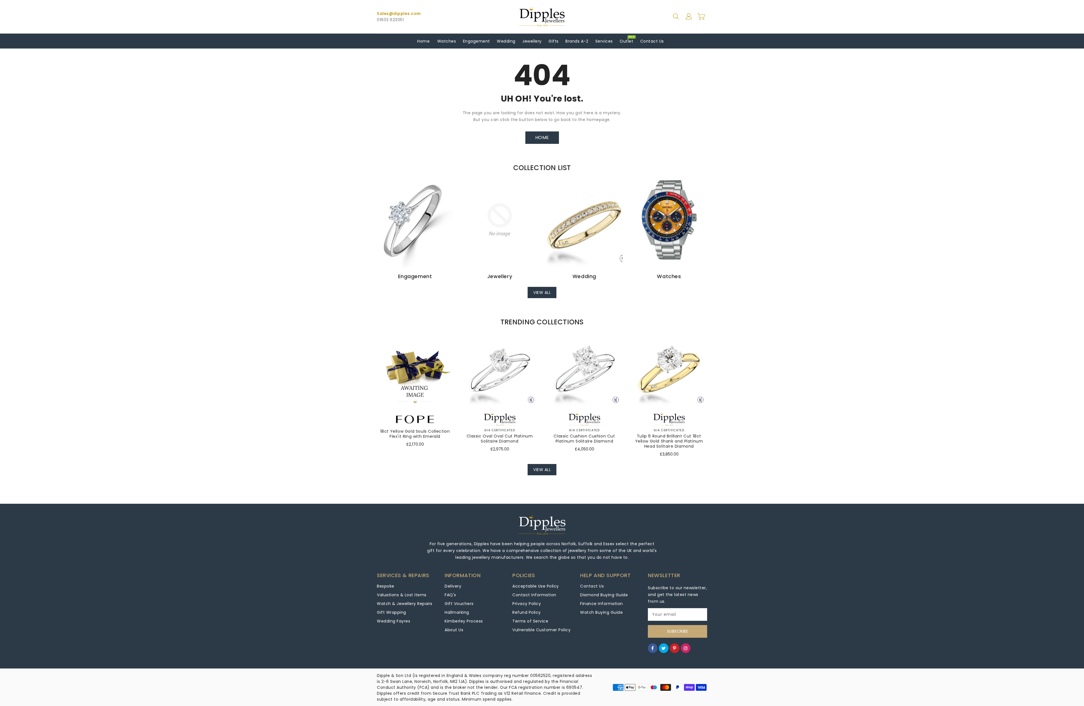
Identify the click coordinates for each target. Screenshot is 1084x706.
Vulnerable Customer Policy (541, 630)
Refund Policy (526, 612)
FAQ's (450, 595)
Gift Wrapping (391, 612)
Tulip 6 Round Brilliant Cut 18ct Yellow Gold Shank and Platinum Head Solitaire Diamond (669, 441)
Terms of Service (530, 621)
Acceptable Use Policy (535, 586)
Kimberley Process (464, 621)
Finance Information (601, 603)
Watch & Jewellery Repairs (404, 603)
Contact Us (592, 586)
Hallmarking (457, 612)
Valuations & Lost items (402, 595)
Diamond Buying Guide (604, 595)
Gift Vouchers (459, 603)
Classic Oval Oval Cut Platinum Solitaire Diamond (500, 439)
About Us (454, 630)
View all (542, 292)
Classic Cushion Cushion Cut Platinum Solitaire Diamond (584, 439)
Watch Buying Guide (601, 612)
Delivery (453, 586)
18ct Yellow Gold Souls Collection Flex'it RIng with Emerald (415, 434)
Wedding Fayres (393, 621)
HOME (542, 137)
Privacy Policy (526, 603)
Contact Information (534, 595)
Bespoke (385, 586)
